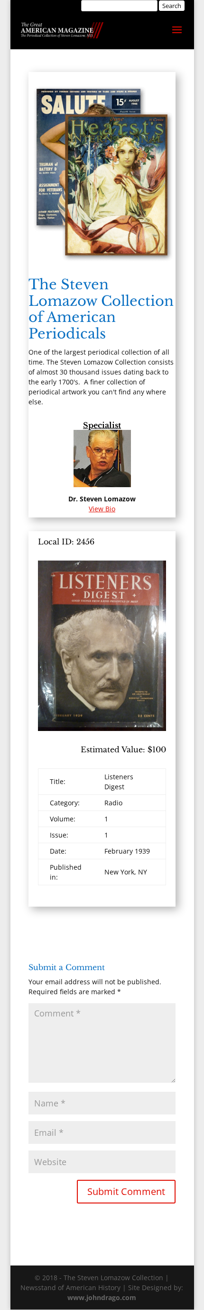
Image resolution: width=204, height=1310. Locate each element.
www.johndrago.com (101, 1297)
